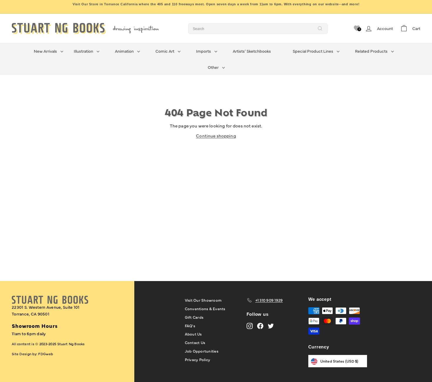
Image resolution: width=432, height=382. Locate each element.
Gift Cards (194, 317)
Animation (124, 51)
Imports (203, 51)
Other (213, 67)
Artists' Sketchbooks (252, 51)
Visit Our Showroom (203, 300)
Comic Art (164, 51)
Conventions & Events (205, 308)
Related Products (371, 51)
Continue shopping (216, 135)
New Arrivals (45, 51)
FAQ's (190, 325)
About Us (193, 333)
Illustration (83, 51)
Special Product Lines (313, 51)
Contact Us (195, 342)
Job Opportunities (201, 350)
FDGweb (45, 353)
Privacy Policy (197, 359)
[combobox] (258, 28)
